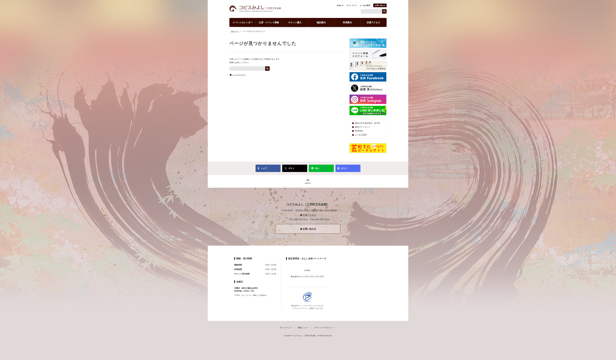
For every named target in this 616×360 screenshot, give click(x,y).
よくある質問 (365, 5)
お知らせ (340, 5)
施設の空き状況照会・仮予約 (367, 123)
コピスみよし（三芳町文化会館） (255, 8)
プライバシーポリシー (323, 328)
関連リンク (302, 328)
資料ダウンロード (362, 127)
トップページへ (239, 75)
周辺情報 (359, 131)
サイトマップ (352, 5)
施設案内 (321, 22)
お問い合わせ (380, 5)
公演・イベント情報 (269, 22)
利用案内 (347, 22)
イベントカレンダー (242, 22)
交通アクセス (373, 22)
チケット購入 (295, 22)
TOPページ (235, 31)
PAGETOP (308, 181)
